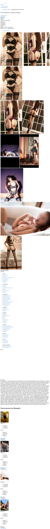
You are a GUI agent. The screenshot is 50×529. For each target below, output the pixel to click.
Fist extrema (5, 337)
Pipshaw (4, 291)
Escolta (4, 285)
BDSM (4, 316)
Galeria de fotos (6, 30)
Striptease (5, 308)
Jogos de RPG (5, 319)
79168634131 (3, 440)
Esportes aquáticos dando (7, 346)
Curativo (4, 321)
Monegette (3, 16)
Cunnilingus (5, 330)
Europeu (6, 28)
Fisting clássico (6, 334)
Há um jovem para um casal (8, 287)
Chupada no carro (6, 329)
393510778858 (4, 469)
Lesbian (4, 310)
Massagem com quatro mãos (8, 301)
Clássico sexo (5, 275)
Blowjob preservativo (7, 325)
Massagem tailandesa (7, 299)
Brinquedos (5, 280)
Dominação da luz (6, 315)
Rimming (4, 292)
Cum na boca (5, 340)
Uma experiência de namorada (8, 326)
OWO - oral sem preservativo (8, 277)
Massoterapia (5, 300)
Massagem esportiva (6, 302)
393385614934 (4, 15)
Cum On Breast (5, 341)
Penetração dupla (6, 279)
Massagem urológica (6, 298)
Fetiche (4, 282)
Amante (4, 314)
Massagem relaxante (6, 303)
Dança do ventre (6, 309)
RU (7, 6)
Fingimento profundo (7, 327)
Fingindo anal (5, 335)
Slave (4, 317)
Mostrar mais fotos (4, 270)
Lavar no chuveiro (6, 290)
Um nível (4, 276)
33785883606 (3, 499)
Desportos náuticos (6, 347)
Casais (4, 288)
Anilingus (5, 331)
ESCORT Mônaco (7, 9)
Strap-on (4, 318)
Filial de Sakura (6, 305)
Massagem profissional (7, 295)
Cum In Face (5, 342)
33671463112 (3, 528)
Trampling (5, 322)
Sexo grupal (5, 278)
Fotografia (5, 286)
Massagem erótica (6, 296)
